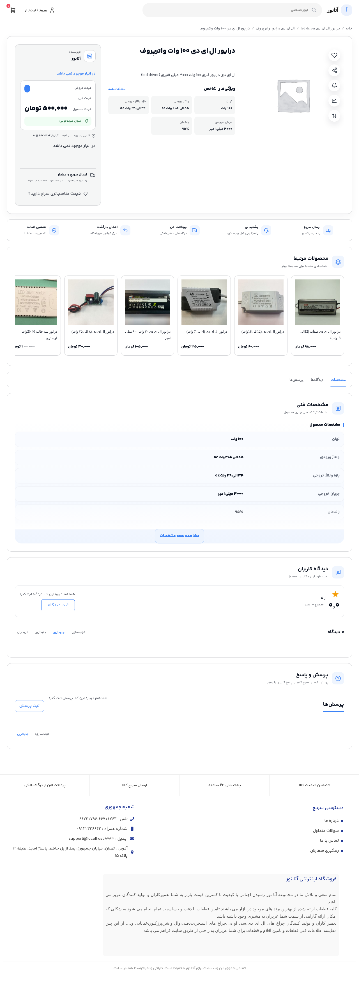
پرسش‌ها (296, 380)
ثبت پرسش (29, 706)
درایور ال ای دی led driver (320, 28)
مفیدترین (40, 632)
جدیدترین (59, 632)
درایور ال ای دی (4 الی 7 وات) (207, 332)
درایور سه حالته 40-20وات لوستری (39, 335)
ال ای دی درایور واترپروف (275, 28)
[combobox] (232, 10)
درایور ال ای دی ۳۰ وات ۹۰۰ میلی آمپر (148, 335)
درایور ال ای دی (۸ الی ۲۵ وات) (93, 332)
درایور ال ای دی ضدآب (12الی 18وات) (320, 335)
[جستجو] (314, 10)
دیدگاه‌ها (317, 380)
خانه (349, 28)
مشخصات (338, 380)
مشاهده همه (116, 89)
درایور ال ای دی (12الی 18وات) (262, 332)
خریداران (23, 632)
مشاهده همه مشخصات (179, 536)
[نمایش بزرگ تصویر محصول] (293, 95)
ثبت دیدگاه (58, 605)
